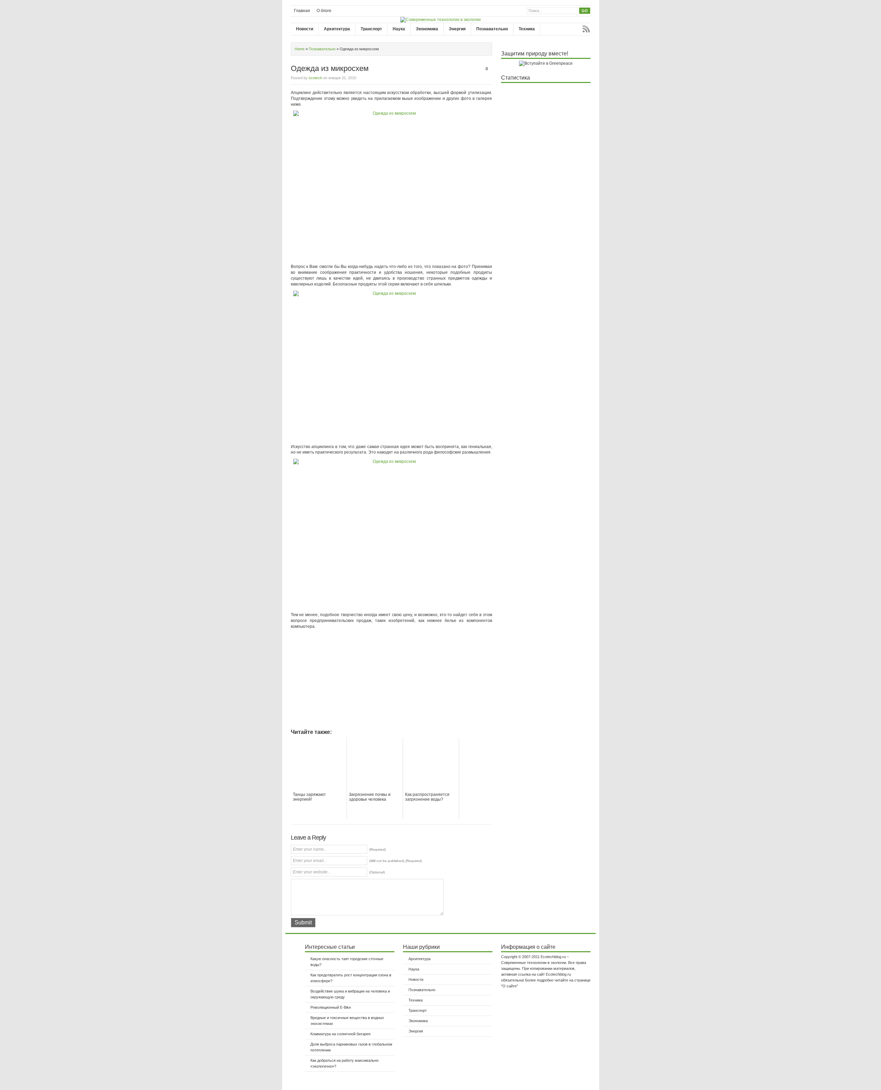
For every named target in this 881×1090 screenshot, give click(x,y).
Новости (304, 29)
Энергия (457, 29)
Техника (527, 29)
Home (300, 49)
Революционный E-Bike (330, 1007)
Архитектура (337, 29)
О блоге (324, 10)
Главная (302, 10)
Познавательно (492, 29)
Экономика (427, 29)
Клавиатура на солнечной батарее (340, 1034)
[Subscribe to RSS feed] (586, 29)
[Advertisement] (348, 681)
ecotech (315, 78)
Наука (399, 29)
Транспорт (371, 29)
